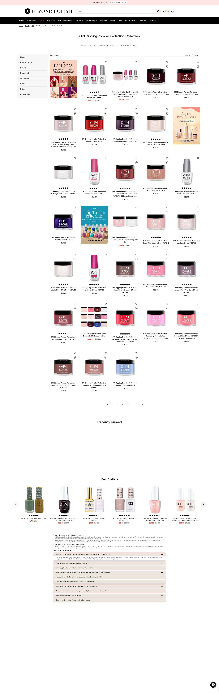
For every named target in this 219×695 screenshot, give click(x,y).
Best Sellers (124, 45)
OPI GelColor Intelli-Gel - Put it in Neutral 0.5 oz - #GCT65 (155, 519)
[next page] (142, 404)
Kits (134, 45)
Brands (21, 20)
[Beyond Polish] (49, 11)
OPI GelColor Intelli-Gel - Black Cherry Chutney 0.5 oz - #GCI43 (64, 519)
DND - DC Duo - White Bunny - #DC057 (94, 519)
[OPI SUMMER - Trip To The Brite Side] (94, 225)
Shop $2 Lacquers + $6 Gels (118, 2)
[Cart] (172, 11)
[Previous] (15, 504)
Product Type (26, 62)
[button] (192, 55)
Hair (120, 20)
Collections (142, 20)
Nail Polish (51, 20)
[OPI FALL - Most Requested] (63, 79)
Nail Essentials (91, 20)
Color (22, 57)
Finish (23, 68)
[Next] (203, 504)
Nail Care (103, 20)
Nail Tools (79, 20)
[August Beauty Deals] (186, 125)
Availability (25, 94)
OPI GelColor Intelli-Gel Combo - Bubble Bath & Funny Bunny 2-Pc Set (185, 519)
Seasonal (24, 73)
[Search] (158, 11)
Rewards (153, 20)
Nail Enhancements (65, 20)
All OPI (92, 45)
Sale (42, 20)
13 (137, 404)
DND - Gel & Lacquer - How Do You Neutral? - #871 (124, 519)
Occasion (24, 78)
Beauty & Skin (130, 20)
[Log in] (169, 11)
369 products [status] (54, 55)
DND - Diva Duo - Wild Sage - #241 (34, 518)
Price (22, 89)
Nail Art (112, 20)
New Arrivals (31, 20)
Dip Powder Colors (107, 45)
